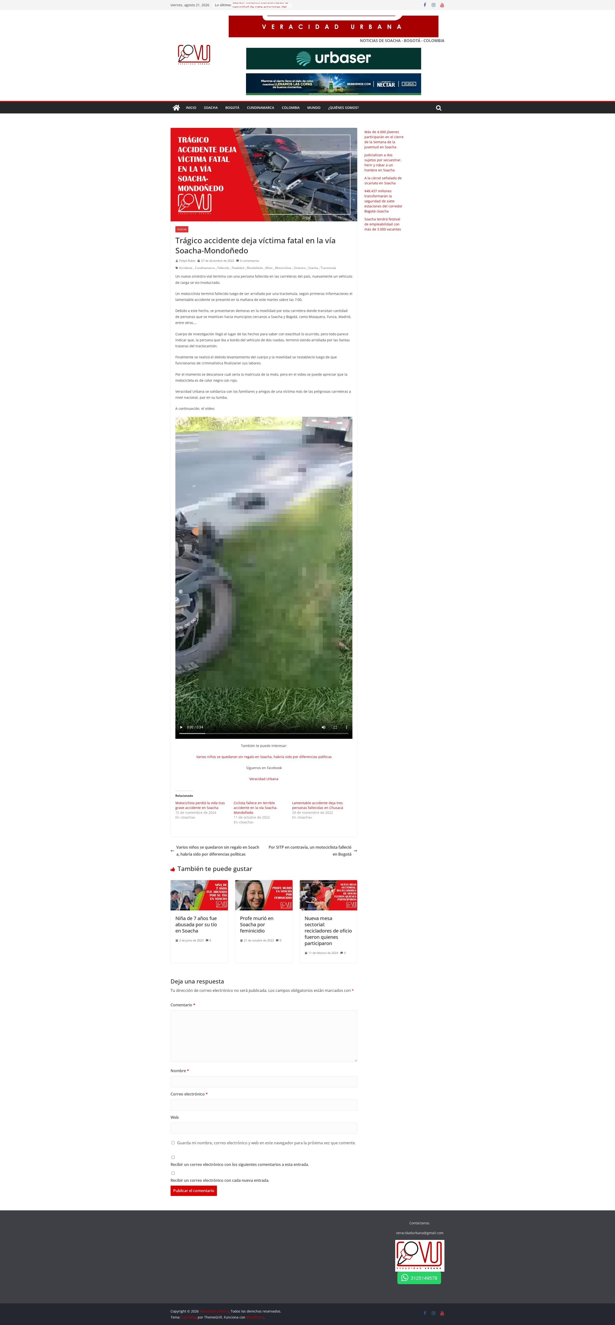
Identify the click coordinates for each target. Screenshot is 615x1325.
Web (175, 1117)
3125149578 (424, 1277)
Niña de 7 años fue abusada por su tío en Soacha (196, 924)
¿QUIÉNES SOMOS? (343, 107)
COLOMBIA (291, 107)
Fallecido (223, 268)
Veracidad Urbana (263, 779)
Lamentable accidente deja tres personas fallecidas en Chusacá (317, 805)
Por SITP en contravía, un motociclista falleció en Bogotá (310, 851)
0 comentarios (249, 261)
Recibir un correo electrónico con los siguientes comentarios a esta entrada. (240, 1164)
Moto (268, 268)
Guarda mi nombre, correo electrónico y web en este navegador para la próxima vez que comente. (266, 1142)
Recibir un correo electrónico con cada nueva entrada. (220, 1180)
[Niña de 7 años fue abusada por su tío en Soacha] (199, 883)
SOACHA (211, 107)
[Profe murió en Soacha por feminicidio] (264, 883)
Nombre (180, 1070)
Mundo (313, 107)
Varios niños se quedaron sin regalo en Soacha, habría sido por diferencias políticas (264, 756)
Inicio (191, 107)
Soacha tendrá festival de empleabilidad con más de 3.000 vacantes (382, 224)
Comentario (183, 1005)
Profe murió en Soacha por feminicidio (256, 924)
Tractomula (328, 268)
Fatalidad (238, 268)
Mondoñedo (255, 268)
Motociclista (283, 268)
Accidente (185, 268)
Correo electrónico (189, 1094)
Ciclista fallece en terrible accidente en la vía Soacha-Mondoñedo (255, 808)
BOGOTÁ (232, 107)
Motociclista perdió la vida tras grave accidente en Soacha (200, 805)
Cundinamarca (260, 107)
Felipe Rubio (187, 261)
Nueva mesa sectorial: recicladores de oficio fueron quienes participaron (328, 930)
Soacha (181, 229)
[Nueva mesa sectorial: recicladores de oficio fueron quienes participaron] (328, 883)
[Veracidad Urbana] (176, 107)
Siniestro (300, 268)
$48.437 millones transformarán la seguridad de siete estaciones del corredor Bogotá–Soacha (383, 201)
